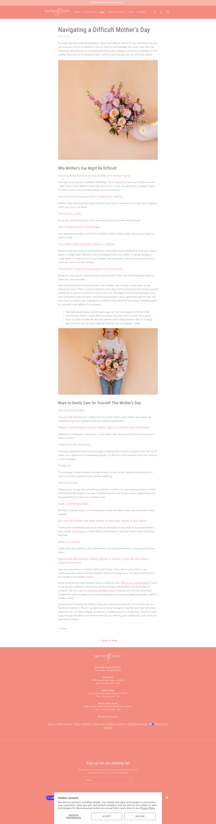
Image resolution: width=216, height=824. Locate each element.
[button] (79, 12)
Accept (106, 816)
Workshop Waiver (137, 724)
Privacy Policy (147, 808)
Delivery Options (117, 724)
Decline (140, 816)
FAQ (59, 724)
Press (77, 724)
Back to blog (109, 640)
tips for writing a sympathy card (96, 590)
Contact (86, 724)
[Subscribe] (130, 780)
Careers (68, 724)
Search (51, 724)
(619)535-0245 (111, 716)
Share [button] (64, 628)
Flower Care (99, 724)
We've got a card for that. (135, 583)
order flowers (79, 531)
